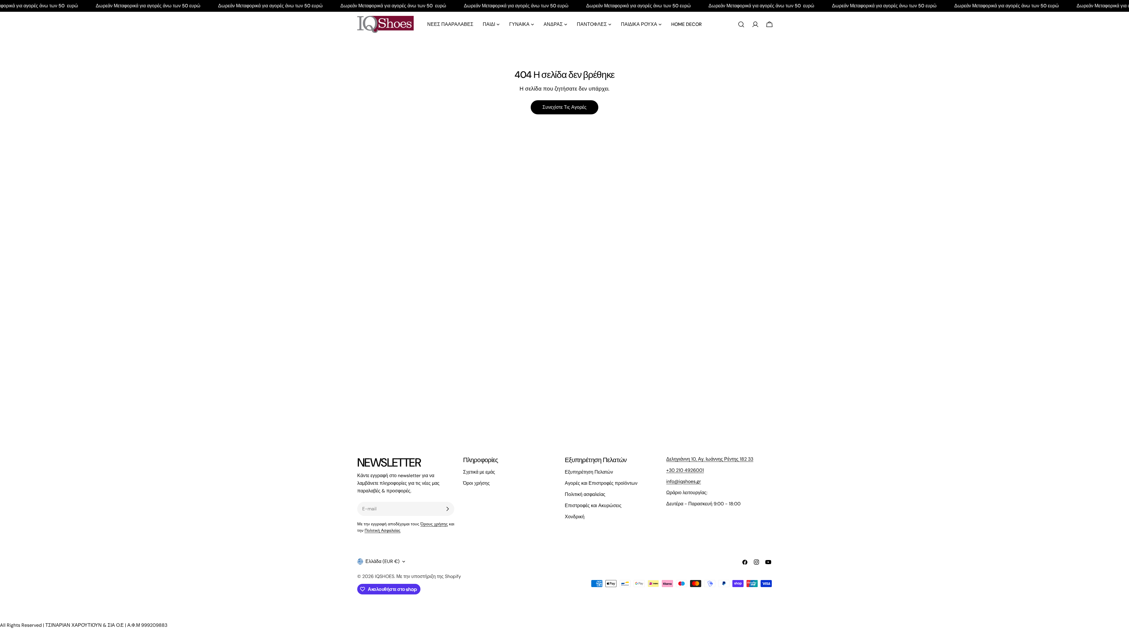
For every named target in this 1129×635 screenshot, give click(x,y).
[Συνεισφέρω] (447, 509)
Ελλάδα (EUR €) (382, 561)
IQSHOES (384, 576)
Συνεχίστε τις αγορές (564, 107)
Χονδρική (574, 517)
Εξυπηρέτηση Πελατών (589, 472)
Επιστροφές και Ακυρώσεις (593, 505)
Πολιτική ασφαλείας (585, 494)
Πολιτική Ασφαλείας (382, 530)
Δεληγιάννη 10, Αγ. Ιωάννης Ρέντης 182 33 (709, 459)
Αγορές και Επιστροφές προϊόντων (601, 483)
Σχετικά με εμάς (479, 472)
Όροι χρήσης (476, 483)
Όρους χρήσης (434, 524)
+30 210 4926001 (685, 470)
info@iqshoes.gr (683, 481)
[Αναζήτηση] (741, 24)
